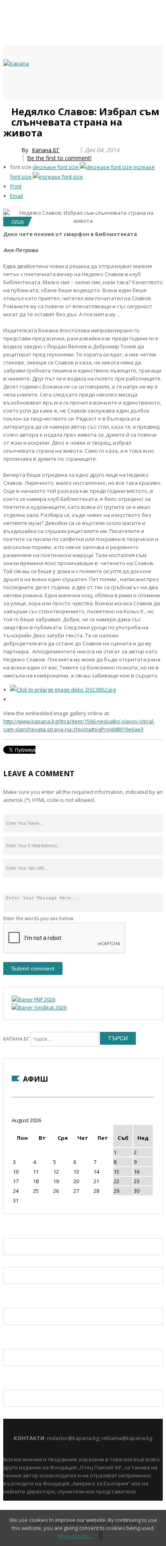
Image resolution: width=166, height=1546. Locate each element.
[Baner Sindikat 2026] (39, 1007)
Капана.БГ (46, 150)
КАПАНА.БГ (16, 1038)
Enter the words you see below (38, 918)
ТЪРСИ (118, 1038)
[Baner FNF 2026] (33, 999)
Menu (7, 109)
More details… (75, 1536)
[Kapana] (16, 63)
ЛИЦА (17, 221)
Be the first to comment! (59, 158)
